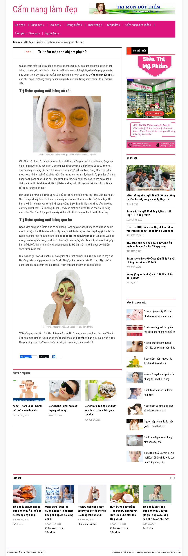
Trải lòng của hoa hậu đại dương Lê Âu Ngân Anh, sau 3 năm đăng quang (149, 244)
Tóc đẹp (55, 25)
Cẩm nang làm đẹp (45, 9)
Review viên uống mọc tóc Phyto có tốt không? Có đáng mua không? (92, 511)
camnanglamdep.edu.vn (168, 552)
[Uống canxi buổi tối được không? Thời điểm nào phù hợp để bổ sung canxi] (59, 494)
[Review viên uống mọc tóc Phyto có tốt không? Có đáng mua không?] (92, 494)
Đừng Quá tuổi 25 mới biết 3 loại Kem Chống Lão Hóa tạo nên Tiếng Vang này (159, 457)
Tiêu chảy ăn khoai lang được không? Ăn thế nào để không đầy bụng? (27, 511)
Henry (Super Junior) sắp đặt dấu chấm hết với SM (149, 276)
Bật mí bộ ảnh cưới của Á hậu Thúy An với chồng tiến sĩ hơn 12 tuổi (150, 260)
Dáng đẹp (37, 25)
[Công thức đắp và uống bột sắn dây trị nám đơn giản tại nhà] (101, 392)
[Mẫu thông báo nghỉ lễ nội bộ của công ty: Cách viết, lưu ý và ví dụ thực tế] (150, 179)
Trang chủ (18, 42)
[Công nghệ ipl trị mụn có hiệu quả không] (65, 392)
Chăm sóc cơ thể (54, 528)
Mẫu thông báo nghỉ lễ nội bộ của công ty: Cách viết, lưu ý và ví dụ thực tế (150, 197)
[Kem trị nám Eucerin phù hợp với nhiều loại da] (29, 392)
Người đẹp (52, 33)
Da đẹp (20, 25)
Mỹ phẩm (113, 25)
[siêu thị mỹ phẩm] (154, 101)
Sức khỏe (18, 524)
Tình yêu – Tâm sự (27, 33)
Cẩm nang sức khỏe (138, 25)
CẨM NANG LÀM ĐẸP (133, 552)
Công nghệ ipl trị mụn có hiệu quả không (63, 408)
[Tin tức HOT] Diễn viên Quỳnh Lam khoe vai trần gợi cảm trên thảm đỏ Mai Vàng (149, 228)
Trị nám (39, 42)
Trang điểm (74, 25)
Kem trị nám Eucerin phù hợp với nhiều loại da (27, 408)
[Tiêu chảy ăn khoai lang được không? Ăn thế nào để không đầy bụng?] (27, 494)
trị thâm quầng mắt (103, 74)
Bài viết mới (139, 50)
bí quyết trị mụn (84, 338)
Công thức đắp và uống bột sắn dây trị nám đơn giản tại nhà (100, 410)
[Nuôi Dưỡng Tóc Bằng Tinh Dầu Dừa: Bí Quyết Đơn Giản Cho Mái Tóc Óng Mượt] (124, 494)
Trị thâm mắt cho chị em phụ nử (62, 52)
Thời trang (94, 25)
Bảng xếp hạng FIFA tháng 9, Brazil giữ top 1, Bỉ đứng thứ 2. (149, 213)
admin (28, 52)
